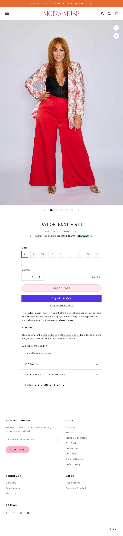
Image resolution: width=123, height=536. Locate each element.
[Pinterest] (21, 513)
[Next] (78, 210)
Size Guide (71, 443)
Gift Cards (71, 454)
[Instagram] (14, 513)
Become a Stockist (76, 488)
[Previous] (44, 210)
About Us (11, 493)
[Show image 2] (56, 210)
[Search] (109, 13)
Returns (70, 432)
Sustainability (13, 488)
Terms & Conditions (76, 438)
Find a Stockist (74, 483)
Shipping (70, 427)
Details (31, 364)
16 (70, 254)
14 (60, 254)
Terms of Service (75, 459)
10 (42, 254)
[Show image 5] (71, 210)
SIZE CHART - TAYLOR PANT (46, 374)
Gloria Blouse (49, 335)
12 (52, 254)
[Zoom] (116, 28)
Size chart (96, 277)
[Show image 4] (66, 210)
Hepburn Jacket (71, 335)
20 (88, 254)
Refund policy (73, 464)
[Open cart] (116, 13)
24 (25, 262)
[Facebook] (7, 513)
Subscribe (17, 450)
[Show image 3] (61, 210)
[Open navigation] (7, 13)
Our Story (11, 483)
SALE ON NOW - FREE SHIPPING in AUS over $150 (61, 3)
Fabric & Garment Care (45, 384)
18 (79, 254)
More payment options (61, 305)
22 (97, 254)
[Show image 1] (51, 210)
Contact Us (72, 448)
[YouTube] (28, 513)
